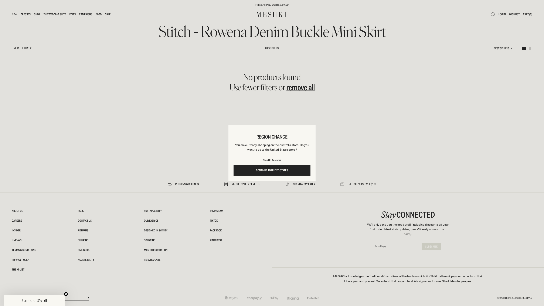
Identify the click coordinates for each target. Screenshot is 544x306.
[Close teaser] (66, 294)
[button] (34, 300)
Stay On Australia (272, 160)
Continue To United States (272, 170)
